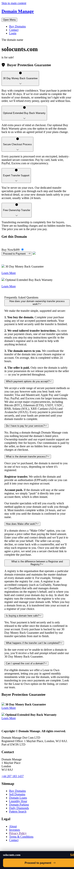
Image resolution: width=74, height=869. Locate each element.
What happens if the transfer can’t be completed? (33, 643)
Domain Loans (18, 797)
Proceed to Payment (15, 253)
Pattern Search (17, 811)
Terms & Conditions (21, 836)
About (13, 826)
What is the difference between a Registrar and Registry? (37, 563)
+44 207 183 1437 (13, 776)
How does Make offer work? (21, 523)
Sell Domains (17, 794)
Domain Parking (19, 804)
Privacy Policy (18, 833)
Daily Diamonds (19, 808)
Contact (13, 29)
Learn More (9, 273)
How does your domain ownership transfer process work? (37, 303)
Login (12, 33)
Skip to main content (14, 3)
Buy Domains (17, 26)
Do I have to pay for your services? (25, 425)
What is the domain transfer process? (26, 456)
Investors (14, 829)
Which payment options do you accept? (27, 381)
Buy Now (11, 249)
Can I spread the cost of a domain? (25, 663)
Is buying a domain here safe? (22, 615)
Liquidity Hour (18, 801)
